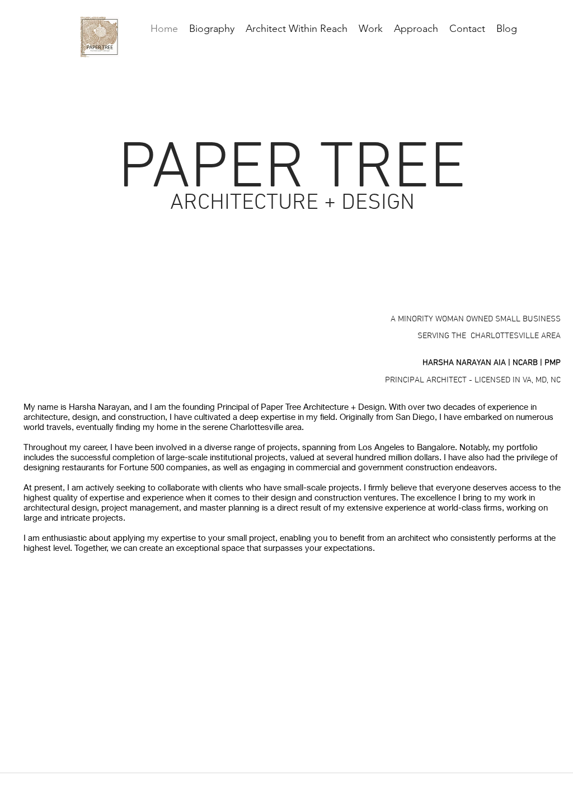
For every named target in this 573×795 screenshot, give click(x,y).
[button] (416, 28)
